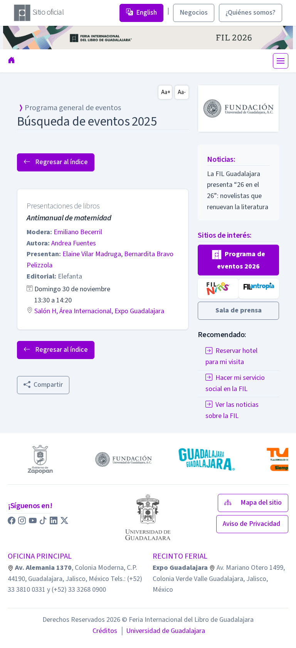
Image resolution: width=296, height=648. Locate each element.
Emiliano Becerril (78, 232)
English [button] (146, 12)
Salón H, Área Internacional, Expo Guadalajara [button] (99, 311)
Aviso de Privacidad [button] (252, 524)
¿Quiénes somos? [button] (250, 12)
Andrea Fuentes (73, 243)
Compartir (48, 384)
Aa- (182, 92)
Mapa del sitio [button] (261, 502)
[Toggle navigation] (280, 61)
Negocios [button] (194, 12)
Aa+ (165, 92)
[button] (238, 260)
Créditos (104, 631)
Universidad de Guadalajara (162, 631)
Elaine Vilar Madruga (91, 254)
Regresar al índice (61, 162)
